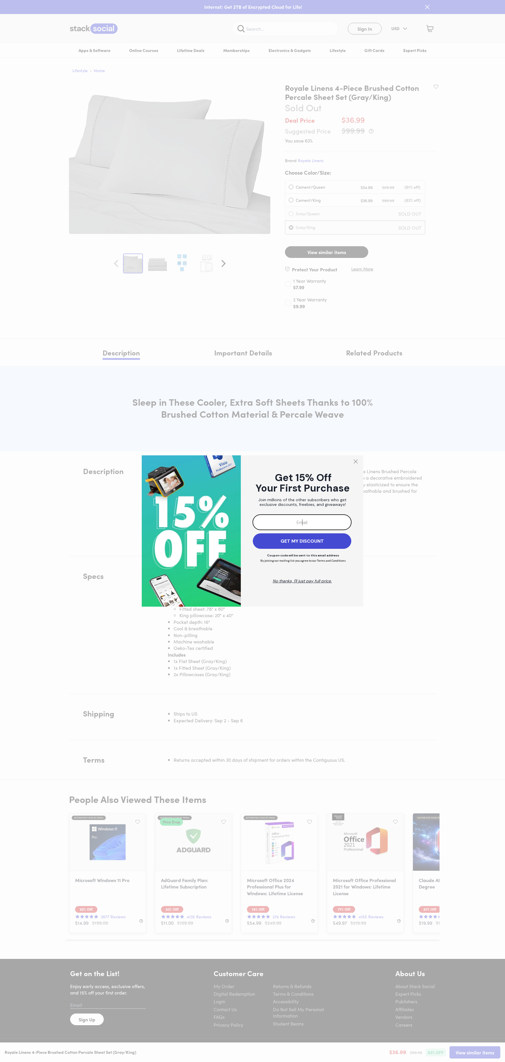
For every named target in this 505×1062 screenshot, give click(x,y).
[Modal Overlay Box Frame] (252, 531)
